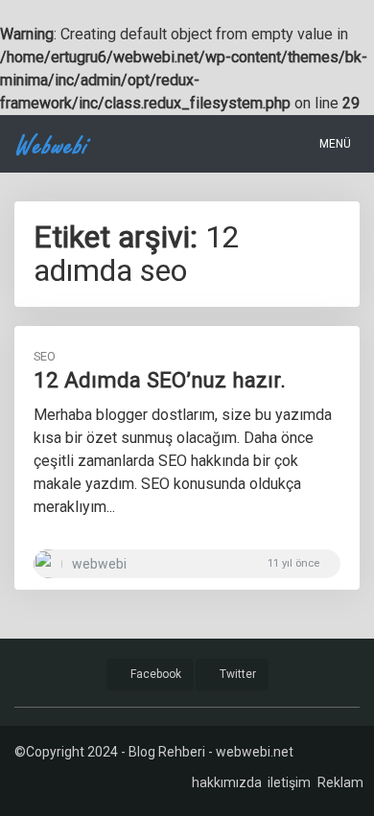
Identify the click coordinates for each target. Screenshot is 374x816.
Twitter (236, 674)
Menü (333, 144)
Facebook (154, 674)
